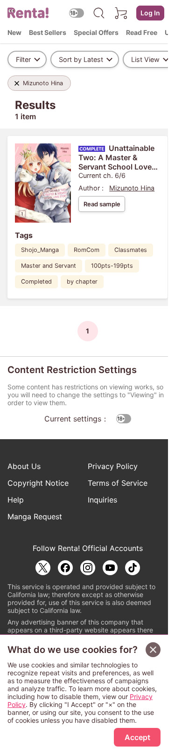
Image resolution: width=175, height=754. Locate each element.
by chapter (82, 281)
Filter (23, 59)
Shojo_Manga (40, 249)
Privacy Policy (113, 466)
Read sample (102, 204)
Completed (36, 281)
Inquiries (102, 499)
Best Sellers (47, 32)
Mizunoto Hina (131, 188)
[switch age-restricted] (76, 12)
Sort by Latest (81, 59)
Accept (137, 737)
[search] (98, 13)
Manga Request (34, 516)
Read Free (141, 32)
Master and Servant (48, 265)
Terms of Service (117, 483)
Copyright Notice (38, 483)
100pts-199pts (112, 265)
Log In (150, 13)
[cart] (121, 13)
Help (15, 499)
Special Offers (96, 32)
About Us (24, 466)
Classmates (130, 249)
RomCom (86, 249)
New (14, 32)
